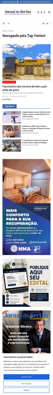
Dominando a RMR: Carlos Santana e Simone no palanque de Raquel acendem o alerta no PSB (36, 128)
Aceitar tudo (26, 377)
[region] (26, 374)
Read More (6, 99)
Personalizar (27, 383)
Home (4, 31)
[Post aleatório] (43, 23)
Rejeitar (27, 390)
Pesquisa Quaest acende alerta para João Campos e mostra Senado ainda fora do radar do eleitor (36, 114)
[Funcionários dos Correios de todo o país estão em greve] (26, 62)
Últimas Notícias (9, 82)
